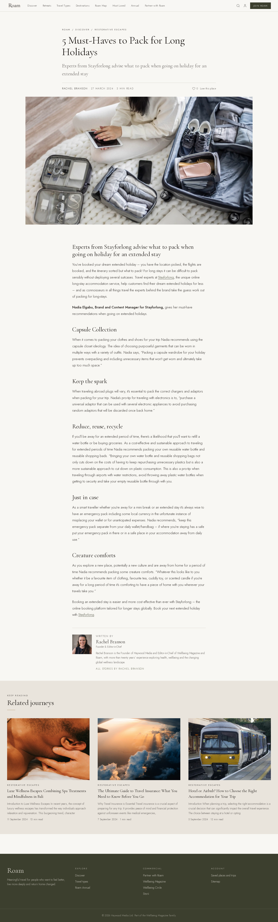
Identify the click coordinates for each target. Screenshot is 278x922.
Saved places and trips (223, 875)
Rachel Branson (75, 88)
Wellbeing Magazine (154, 881)
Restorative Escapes (111, 29)
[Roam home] (14, 6)
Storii (146, 894)
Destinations (82, 6)
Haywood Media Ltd (122, 915)
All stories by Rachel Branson (120, 668)
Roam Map (101, 6)
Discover (32, 6)
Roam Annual (82, 888)
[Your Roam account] (245, 6)
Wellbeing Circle (152, 888)
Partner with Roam (155, 6)
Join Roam (260, 5)
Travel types (81, 881)
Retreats (47, 6)
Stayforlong (166, 277)
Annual (135, 6)
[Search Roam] (238, 6)
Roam (66, 29)
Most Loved (119, 6)
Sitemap (215, 881)
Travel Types (63, 6)
